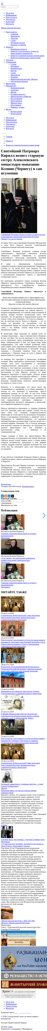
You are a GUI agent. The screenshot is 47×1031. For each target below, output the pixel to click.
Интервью (15, 66)
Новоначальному (18, 88)
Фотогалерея (16, 114)
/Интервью (5, 538)
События (14, 34)
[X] (12, 496)
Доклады (14, 38)
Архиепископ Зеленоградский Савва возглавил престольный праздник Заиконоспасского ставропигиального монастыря (20, 617)
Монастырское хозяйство (21, 96)
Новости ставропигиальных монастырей (27, 56)
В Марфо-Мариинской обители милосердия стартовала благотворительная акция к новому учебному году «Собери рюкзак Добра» (20, 716)
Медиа (8, 109)
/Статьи (4, 825)
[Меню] (2, 4)
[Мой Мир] (9, 496)
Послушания (16, 105)
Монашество (11, 86)
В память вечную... (18, 94)
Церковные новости (19, 49)
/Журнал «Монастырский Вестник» (15, 923)
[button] (44, 515)
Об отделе (10, 13)
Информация (11, 15)
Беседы (14, 71)
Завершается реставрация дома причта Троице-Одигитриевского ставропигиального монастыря (21, 692)
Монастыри (10, 84)
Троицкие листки (18, 43)
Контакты (10, 24)
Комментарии (16, 68)
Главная (9, 137)
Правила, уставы (17, 107)
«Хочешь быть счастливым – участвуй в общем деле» (23, 840)
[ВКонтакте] (2, 496)
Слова (13, 41)
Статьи (13, 64)
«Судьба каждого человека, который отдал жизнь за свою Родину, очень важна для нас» (22, 845)
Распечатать (6, 484)
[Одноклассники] (5, 496)
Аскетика (14, 90)
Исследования (16, 99)
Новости (9, 47)
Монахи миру (16, 103)
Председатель (11, 17)
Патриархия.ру (28, 486)
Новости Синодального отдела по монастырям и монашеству (25, 52)
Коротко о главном (18, 45)
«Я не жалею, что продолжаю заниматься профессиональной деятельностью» (18, 559)
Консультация (16, 101)
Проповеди (15, 36)
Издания (14, 77)
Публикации (11, 62)
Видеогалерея (16, 112)
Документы (10, 20)
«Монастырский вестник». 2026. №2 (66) (18, 921)
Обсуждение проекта (19, 81)
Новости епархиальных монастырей (25, 58)
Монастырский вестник (11, 28)
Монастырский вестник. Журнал (24, 79)
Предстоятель (11, 32)
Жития (13, 92)
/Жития (4, 788)
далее (10, 1027)
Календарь (10, 22)
